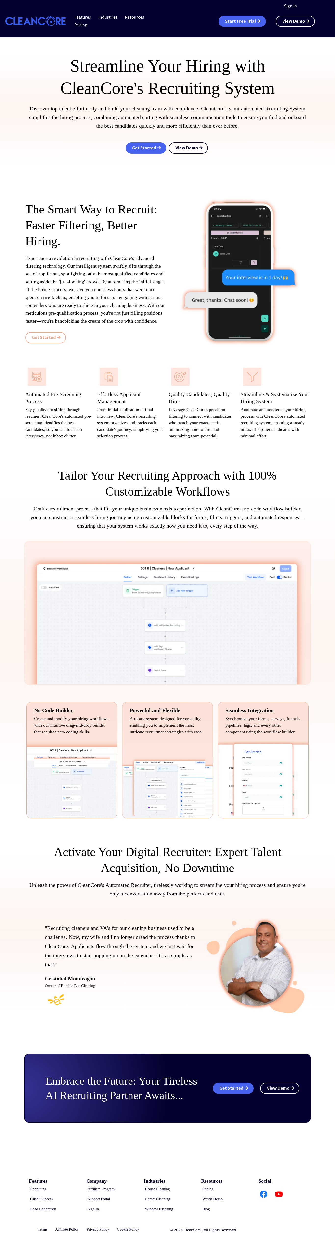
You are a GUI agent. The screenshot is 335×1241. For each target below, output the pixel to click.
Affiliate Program (101, 1189)
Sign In (290, 6)
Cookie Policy (128, 1229)
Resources (134, 17)
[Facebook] (263, 1194)
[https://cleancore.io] (35, 21)
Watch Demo (212, 1199)
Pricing (80, 25)
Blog (206, 1209)
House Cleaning (157, 1189)
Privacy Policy (98, 1229)
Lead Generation (43, 1209)
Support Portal (99, 1199)
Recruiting (38, 1189)
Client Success (41, 1199)
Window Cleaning (159, 1209)
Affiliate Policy (67, 1229)
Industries (107, 17)
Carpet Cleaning (157, 1199)
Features (82, 17)
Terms (42, 1229)
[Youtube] (278, 1194)
